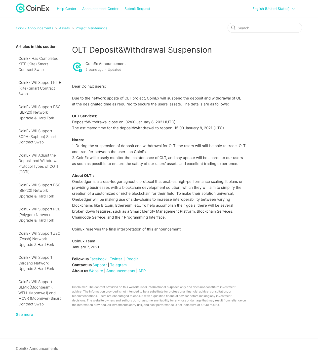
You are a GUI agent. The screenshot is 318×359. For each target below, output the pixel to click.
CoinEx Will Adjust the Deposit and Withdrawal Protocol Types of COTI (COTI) (38, 163)
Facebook (98, 259)
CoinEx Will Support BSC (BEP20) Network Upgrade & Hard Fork (39, 112)
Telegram (118, 264)
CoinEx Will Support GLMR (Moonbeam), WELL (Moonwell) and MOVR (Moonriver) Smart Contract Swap (39, 292)
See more (24, 314)
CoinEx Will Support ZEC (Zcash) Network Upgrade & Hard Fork (39, 239)
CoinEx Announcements (34, 28)
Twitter (116, 259)
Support (99, 264)
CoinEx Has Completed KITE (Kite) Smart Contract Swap (38, 64)
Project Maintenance (92, 28)
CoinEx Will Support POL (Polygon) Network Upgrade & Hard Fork (39, 215)
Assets (64, 28)
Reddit (132, 259)
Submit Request (137, 8)
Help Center (66, 8)
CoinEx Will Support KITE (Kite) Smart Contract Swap (39, 88)
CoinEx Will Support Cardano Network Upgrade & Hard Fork (36, 263)
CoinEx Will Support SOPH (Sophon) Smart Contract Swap (37, 136)
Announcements (120, 270)
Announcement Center (100, 8)
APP (142, 270)
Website (96, 270)
